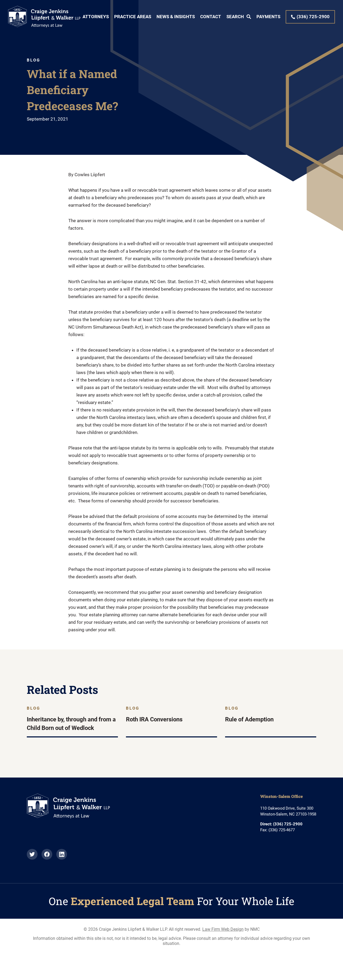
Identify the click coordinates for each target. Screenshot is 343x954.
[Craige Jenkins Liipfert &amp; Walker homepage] (44, 16)
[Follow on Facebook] (47, 858)
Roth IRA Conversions (154, 719)
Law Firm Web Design (223, 929)
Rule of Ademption (249, 719)
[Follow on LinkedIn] (61, 858)
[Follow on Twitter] (32, 858)
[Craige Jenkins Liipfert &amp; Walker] (68, 817)
